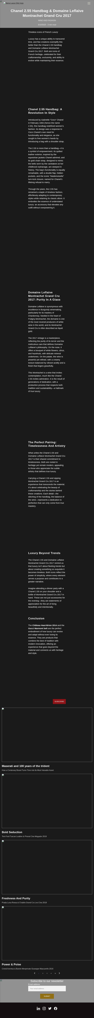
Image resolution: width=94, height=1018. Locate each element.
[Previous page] (35, 973)
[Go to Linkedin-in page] (38, 1008)
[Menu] (89, 3)
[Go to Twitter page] (49, 1008)
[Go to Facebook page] (55, 1008)
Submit (47, 996)
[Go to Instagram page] (44, 1008)
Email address (34, 984)
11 (55, 973)
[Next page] (59, 973)
